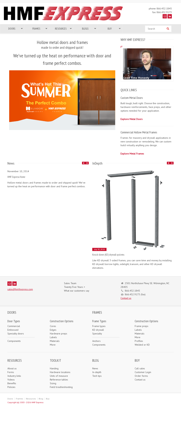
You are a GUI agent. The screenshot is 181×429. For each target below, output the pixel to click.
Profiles (139, 341)
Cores (53, 326)
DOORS (11, 312)
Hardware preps (58, 333)
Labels (53, 337)
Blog (41, 398)
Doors (10, 398)
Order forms (141, 375)
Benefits (11, 383)
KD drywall (98, 329)
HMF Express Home (16, 177)
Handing (54, 368)
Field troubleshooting (61, 387)
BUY (137, 360)
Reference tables (59, 379)
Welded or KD (142, 344)
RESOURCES (14, 360)
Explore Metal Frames (132, 153)
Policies (11, 387)
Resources (31, 398)
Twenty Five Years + (74, 287)
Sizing (53, 383)
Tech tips (97, 375)
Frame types (99, 326)
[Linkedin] (170, 16)
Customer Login (143, 372)
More (53, 344)
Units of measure (59, 375)
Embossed (12, 329)
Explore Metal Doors (132, 119)
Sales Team (70, 283)
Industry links (14, 375)
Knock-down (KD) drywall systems (108, 254)
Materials (55, 341)
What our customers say (76, 290)
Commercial (13, 326)
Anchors (96, 341)
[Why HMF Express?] (147, 48)
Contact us (126, 298)
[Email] (165, 16)
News (95, 368)
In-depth (96, 372)
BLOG (95, 360)
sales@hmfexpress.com (20, 289)
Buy (47, 398)
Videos (11, 379)
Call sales (140, 368)
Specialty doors (15, 333)
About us (12, 368)
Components (14, 341)
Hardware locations (60, 372)
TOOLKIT (55, 360)
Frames (19, 398)
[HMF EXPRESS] (66, 20)
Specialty (97, 333)
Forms (10, 372)
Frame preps (141, 326)
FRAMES (97, 312)
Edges (53, 329)
